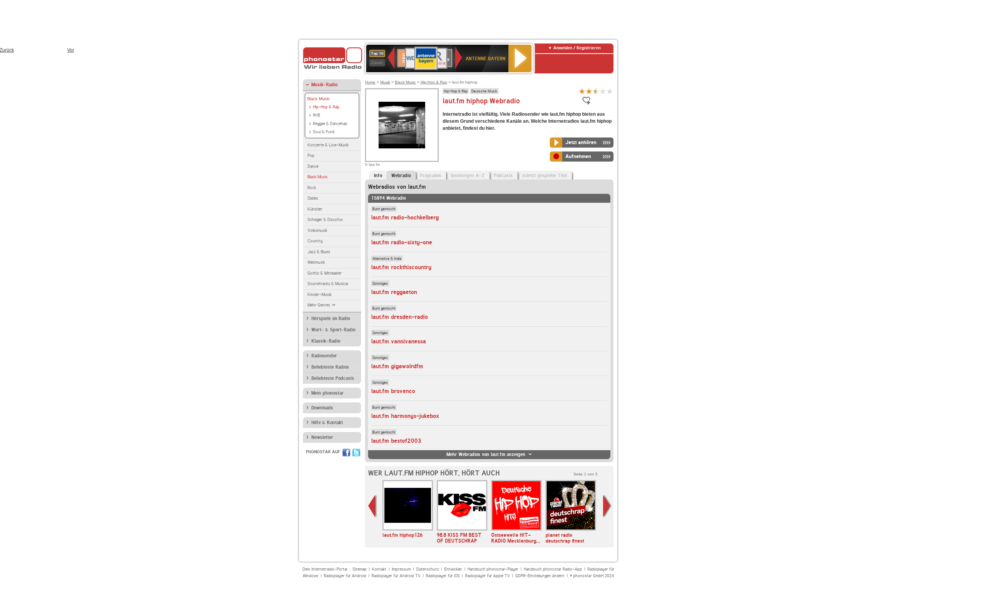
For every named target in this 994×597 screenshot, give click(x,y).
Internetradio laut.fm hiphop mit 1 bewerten (582, 91)
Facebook (346, 452)
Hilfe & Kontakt (327, 422)
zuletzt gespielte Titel (544, 175)
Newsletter (322, 437)
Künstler (315, 209)
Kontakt (379, 569)
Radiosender (324, 356)
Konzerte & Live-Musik (328, 145)
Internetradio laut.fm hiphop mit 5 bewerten (609, 91)
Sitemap (360, 569)
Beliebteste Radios (330, 367)
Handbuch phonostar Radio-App (553, 569)
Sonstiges (380, 283)
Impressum (401, 569)
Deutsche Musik (484, 91)
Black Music (318, 98)
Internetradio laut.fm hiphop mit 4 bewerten (603, 91)
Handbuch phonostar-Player (492, 569)
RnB (316, 115)
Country (315, 241)
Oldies (313, 198)
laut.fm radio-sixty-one (401, 242)
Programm (430, 175)
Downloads (322, 408)
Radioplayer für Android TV (396, 575)
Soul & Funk (324, 131)
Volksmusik (317, 230)
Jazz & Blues (319, 251)
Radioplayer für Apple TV (487, 575)
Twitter (356, 452)
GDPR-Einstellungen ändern (540, 575)
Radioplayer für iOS (443, 575)
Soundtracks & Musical (328, 283)
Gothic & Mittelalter (325, 273)
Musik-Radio (324, 84)
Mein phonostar (327, 393)
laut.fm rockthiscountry (401, 267)
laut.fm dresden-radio (399, 316)
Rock (312, 187)
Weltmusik (316, 262)
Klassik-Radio (325, 341)
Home (370, 82)
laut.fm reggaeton (394, 292)
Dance (313, 166)
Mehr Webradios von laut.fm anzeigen (486, 454)
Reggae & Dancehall (330, 123)
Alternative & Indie (386, 258)
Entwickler (453, 569)
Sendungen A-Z (467, 175)
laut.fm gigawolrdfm (397, 366)
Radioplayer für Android (345, 575)
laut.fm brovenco (393, 391)
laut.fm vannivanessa (398, 341)
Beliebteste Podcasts (332, 378)
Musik (385, 82)
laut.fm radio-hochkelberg (405, 217)
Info (378, 175)
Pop (311, 155)
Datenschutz (427, 569)
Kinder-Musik (320, 294)
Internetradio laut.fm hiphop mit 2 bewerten (589, 91)
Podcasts (503, 175)
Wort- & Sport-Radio (333, 329)
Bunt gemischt (383, 208)
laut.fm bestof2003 (396, 440)
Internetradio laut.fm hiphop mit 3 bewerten (596, 91)
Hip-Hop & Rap (326, 107)
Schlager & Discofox (325, 219)
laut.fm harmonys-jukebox (405, 416)
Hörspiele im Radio (330, 318)
